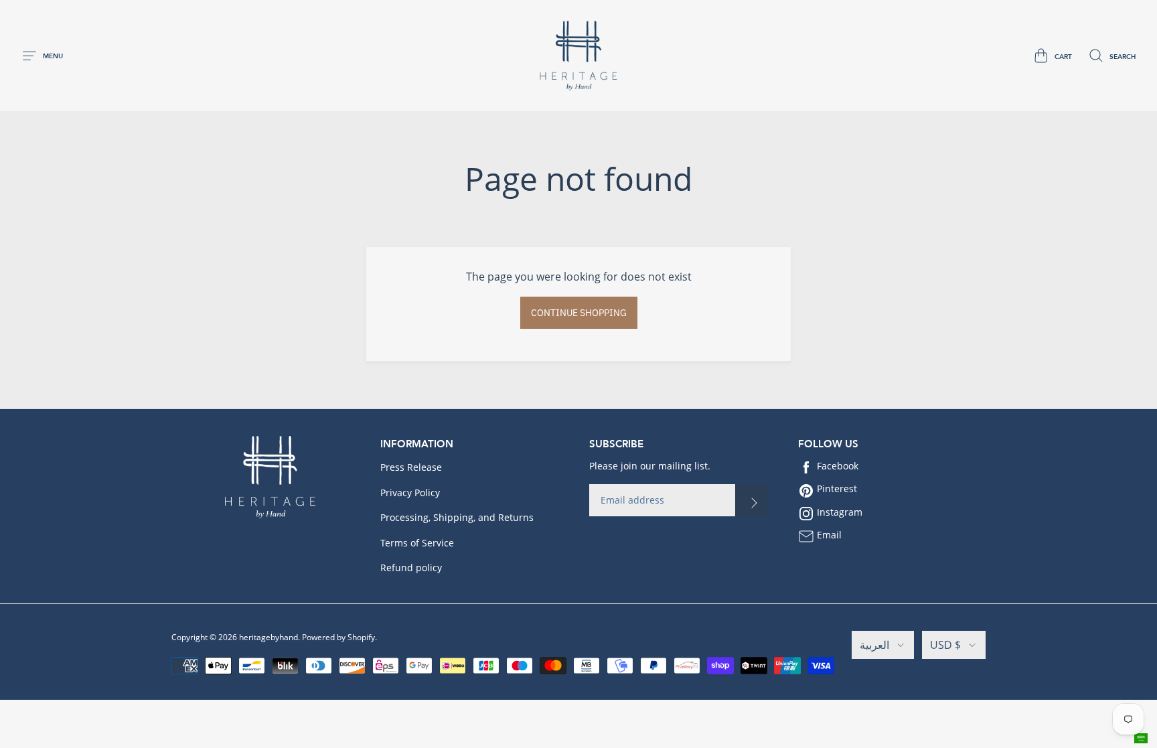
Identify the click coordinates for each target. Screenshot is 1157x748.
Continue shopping (579, 313)
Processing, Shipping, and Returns (457, 517)
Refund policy (411, 567)
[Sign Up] (751, 500)
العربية (874, 645)
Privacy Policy (410, 492)
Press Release (411, 467)
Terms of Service (417, 542)
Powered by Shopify (338, 637)
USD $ (945, 645)
